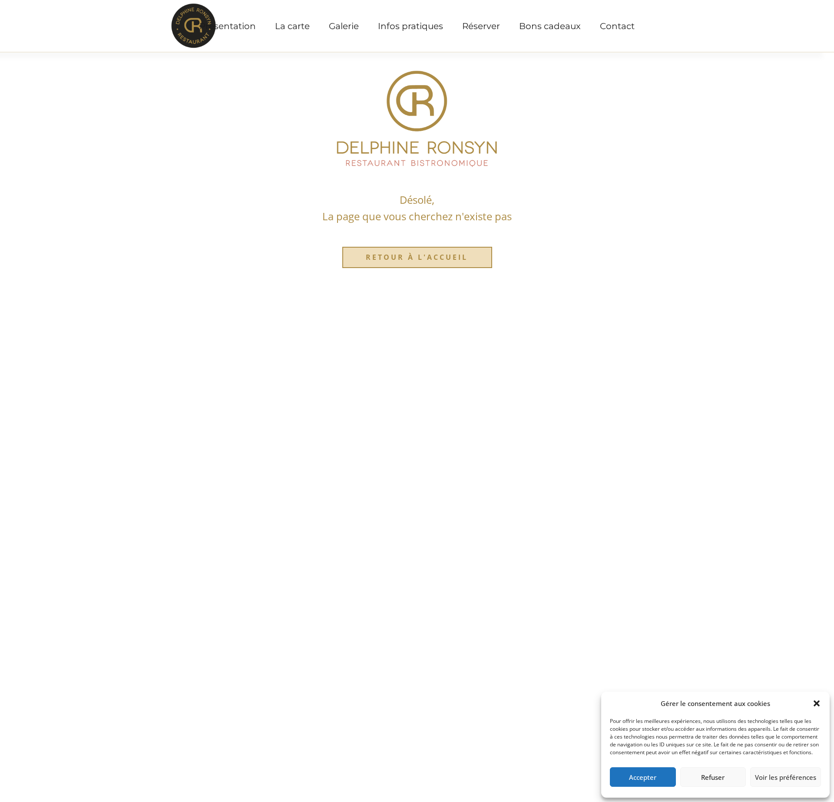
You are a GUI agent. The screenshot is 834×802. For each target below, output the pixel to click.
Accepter (642, 777)
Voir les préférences (785, 777)
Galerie (344, 26)
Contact (617, 26)
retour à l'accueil (417, 257)
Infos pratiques (410, 26)
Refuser (713, 777)
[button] (816, 703)
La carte (292, 26)
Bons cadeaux (550, 26)
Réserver (481, 26)
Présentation (227, 26)
